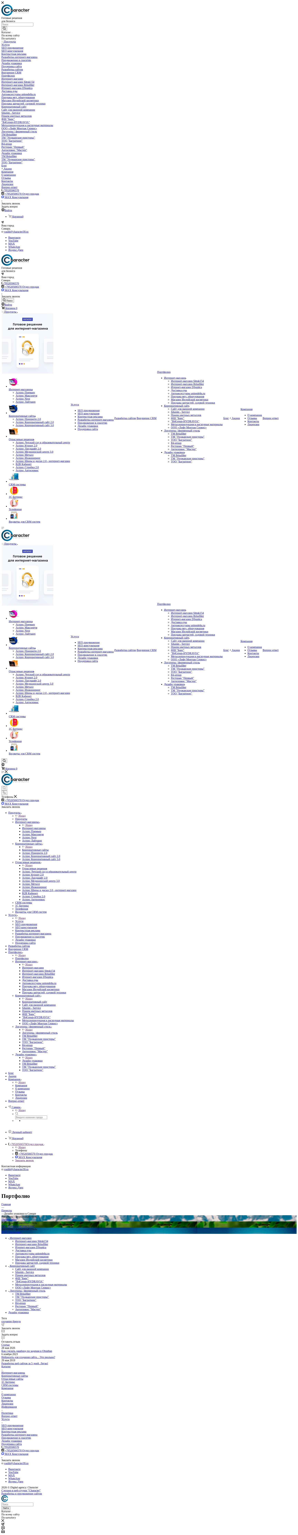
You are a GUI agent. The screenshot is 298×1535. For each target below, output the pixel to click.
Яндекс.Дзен (15, 249)
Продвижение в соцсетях (16, 1437)
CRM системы (9, 1385)
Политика (7, 1413)
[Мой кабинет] (2, 765)
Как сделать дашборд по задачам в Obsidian (26, 1351)
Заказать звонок (24, 1160)
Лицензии (7, 1403)
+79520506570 (10, 190)
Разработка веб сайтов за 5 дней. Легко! (24, 1363)
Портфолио (22, 958)
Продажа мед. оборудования (31, 1256)
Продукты (21, 818)
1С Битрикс (8, 1382)
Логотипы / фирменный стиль (40, 1032)
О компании (8, 1394)
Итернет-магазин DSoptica (30, 1247)
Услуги (19, 921)
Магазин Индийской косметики (34, 1259)
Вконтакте (14, 237)
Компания (21, 1085)
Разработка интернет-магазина (19, 1434)
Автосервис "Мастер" (28, 1309)
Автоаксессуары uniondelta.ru (32, 1253)
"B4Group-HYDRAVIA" (29, 1281)
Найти (6, 1508)
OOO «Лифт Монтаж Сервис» (33, 1287)
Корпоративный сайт (34, 1001)
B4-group (20, 1303)
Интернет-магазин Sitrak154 (31, 1241)
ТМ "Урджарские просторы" (18, 1226)
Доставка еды (23, 1250)
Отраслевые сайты (12, 1378)
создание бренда (11, 1321)
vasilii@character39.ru (16, 231)
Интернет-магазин (33, 967)
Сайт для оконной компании (32, 1269)
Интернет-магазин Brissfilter (31, 1244)
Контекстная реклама (13, 1431)
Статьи (5, 1344)
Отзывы (6, 1397)
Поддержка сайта (11, 1444)
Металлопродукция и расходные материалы (41, 1284)
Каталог (6, 1366)
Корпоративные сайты (35, 849)
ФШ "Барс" (22, 1278)
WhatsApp (14, 246)
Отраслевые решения (34, 868)
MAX (11, 243)
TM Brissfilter (9, 1219)
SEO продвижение (12, 1425)
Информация (9, 1406)
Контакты (7, 1400)
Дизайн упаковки (32, 1060)
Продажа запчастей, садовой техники (37, 1262)
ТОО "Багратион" (12, 1232)
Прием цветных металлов (30, 1275)
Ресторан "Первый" (26, 1306)
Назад (22, 815)
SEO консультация (12, 1428)
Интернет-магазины (34, 828)
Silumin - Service (24, 1272)
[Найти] (4, 28)
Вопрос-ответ (9, 1416)
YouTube (13, 240)
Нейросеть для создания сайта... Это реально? (28, 1357)
